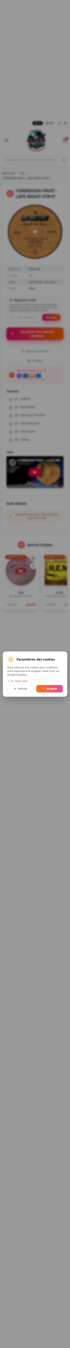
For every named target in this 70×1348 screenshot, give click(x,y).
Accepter (51, 688)
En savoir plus (19, 681)
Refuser (22, 688)
